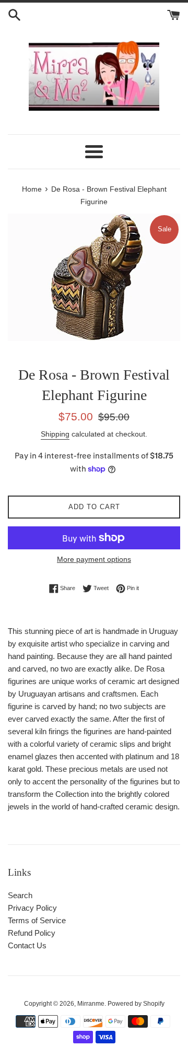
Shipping (55, 434)
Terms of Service (37, 920)
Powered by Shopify (136, 1003)
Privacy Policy (32, 907)
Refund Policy (31, 932)
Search (20, 895)
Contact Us (27, 945)
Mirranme (90, 1003)
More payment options (94, 559)
